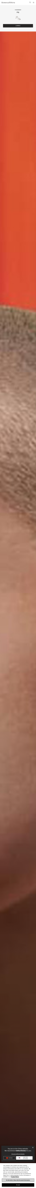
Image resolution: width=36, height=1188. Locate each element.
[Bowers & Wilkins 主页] (8, 2)
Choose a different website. (18, 1154)
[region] (18, 1175)
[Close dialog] (33, 1147)
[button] (30, 2)
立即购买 (18, 25)
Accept (18, 1185)
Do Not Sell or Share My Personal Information (18, 1180)
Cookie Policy (15, 1176)
